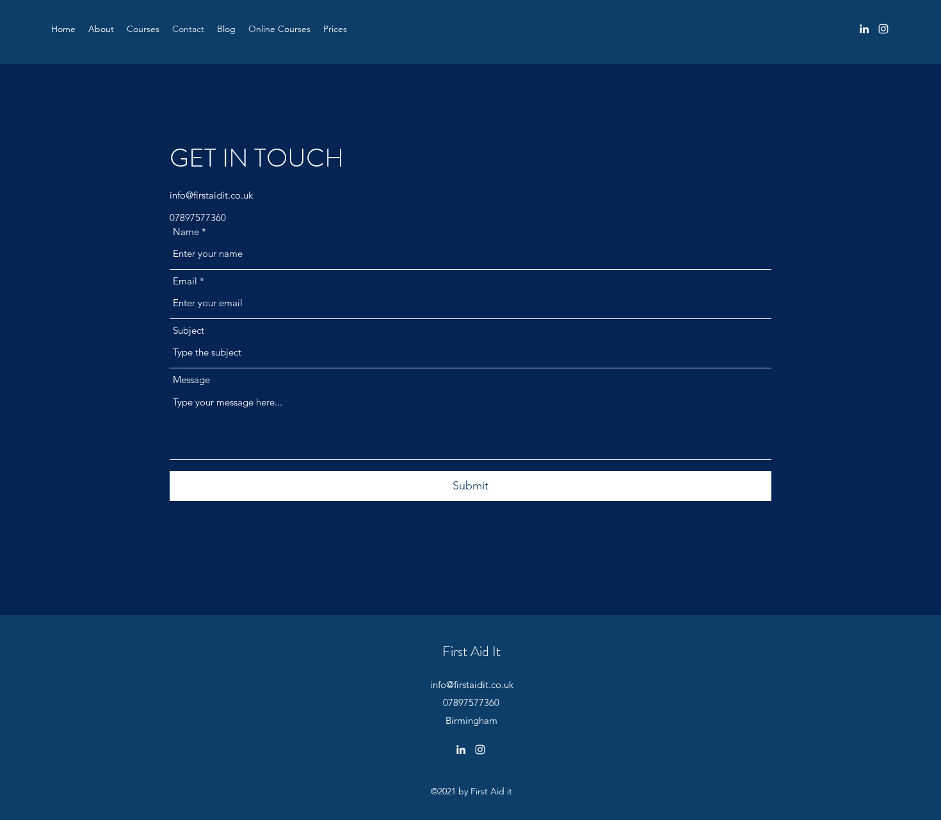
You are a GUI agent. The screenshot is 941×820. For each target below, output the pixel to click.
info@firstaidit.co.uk (211, 195)
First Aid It (471, 651)
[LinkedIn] (864, 28)
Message (191, 379)
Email (185, 281)
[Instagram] (883, 28)
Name (186, 231)
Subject (188, 330)
